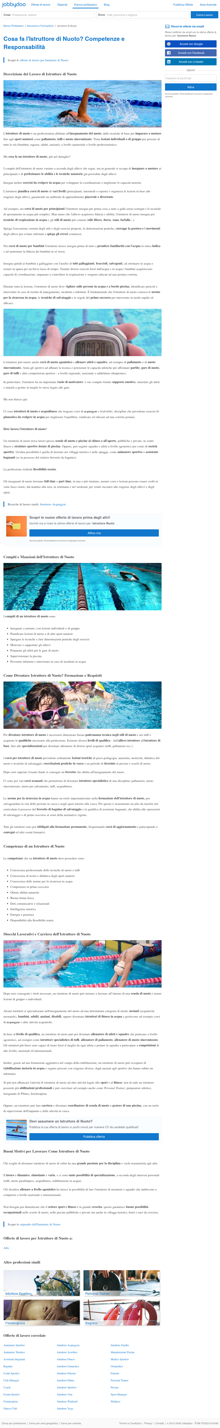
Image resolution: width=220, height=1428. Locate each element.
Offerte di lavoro (40, 5)
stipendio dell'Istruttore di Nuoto (40, 1224)
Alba (6, 1248)
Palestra (115, 1373)
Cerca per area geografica (43, 1423)
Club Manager (11, 1380)
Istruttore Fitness (66, 1359)
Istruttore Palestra (66, 1373)
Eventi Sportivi (11, 1394)
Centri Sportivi (11, 1373)
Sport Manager (119, 1394)
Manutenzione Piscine (123, 1352)
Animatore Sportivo (14, 1345)
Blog (106, 5)
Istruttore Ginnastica (68, 1366)
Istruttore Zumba (120, 1345)
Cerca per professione (14, 1423)
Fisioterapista (10, 1401)
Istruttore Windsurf (67, 1401)
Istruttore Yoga (65, 1408)
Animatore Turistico (14, 1352)
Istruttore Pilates (65, 1380)
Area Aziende (208, 5)
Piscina (114, 1387)
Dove (101, 15)
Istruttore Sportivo (66, 1387)
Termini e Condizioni (130, 1423)
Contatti (159, 1423)
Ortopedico (117, 1366)
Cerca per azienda (71, 1423)
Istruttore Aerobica (67, 1352)
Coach (6, 1387)
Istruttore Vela (64, 1394)
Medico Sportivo (120, 1359)
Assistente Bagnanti (14, 1359)
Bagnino (8, 1366)
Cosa (7, 15)
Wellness (115, 1401)
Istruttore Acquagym (53, 504)
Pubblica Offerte (183, 5)
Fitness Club (10, 1408)
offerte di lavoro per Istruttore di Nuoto (44, 60)
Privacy (148, 1423)
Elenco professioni (85, 5)
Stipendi (62, 5)
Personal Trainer (119, 1380)
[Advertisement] (191, 153)
